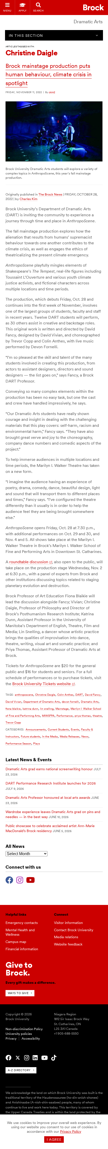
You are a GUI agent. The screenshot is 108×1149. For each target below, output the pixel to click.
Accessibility (31, 1038)
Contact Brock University (73, 930)
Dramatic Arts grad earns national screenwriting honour (49, 769)
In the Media (50, 736)
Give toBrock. (19, 968)
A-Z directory (19, 1070)
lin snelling (46, 708)
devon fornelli (70, 701)
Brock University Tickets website (41, 683)
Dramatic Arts (88, 22)
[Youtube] (30, 879)
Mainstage (62, 708)
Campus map (16, 941)
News (84, 736)
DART (79, 694)
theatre (97, 715)
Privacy (11, 1038)
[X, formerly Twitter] (18, 1057)
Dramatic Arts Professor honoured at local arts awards (48, 797)
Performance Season (18, 743)
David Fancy (92, 694)
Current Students (58, 729)
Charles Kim (28, 199)
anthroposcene (24, 694)
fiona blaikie (13, 708)
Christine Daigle (45, 694)
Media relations (66, 937)
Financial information (22, 949)
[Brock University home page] (93, 7)
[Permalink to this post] (54, 160)
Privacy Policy (70, 1131)
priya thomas (83, 715)
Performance (65, 715)
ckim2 (52, 92)
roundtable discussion (28, 561)
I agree (54, 1139)
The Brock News (50, 194)
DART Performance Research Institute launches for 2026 (51, 783)
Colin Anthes (65, 694)
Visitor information (68, 922)
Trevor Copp (13, 722)
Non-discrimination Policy (24, 1029)
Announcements (36, 729)
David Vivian (13, 701)
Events (75, 729)
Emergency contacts (22, 922)
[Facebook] (9, 879)
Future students (30, 736)
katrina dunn (30, 708)
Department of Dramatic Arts (41, 701)
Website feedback (68, 944)
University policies (19, 1034)
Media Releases (69, 736)
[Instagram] (19, 879)
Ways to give (18, 993)
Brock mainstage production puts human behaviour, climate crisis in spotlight (49, 74)
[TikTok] (53, 1057)
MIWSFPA (48, 715)
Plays (36, 743)
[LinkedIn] (35, 1057)
